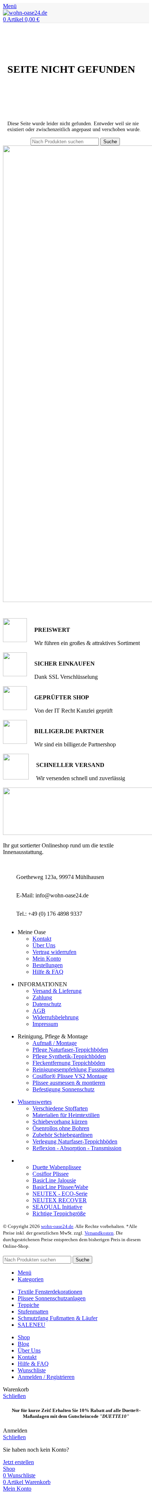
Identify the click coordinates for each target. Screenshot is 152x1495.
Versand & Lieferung (57, 991)
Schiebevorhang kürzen (59, 1121)
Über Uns (43, 945)
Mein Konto (46, 958)
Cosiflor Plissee (50, 1174)
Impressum (45, 1024)
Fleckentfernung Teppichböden (68, 1063)
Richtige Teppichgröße (59, 1213)
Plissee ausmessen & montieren (68, 1083)
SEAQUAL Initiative (57, 1207)
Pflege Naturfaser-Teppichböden (70, 1049)
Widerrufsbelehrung (55, 1017)
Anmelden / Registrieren (46, 1377)
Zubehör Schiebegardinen (62, 1135)
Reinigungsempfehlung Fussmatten (73, 1069)
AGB (38, 1011)
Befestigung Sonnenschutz (63, 1089)
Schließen (14, 1396)
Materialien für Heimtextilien (66, 1115)
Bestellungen (47, 965)
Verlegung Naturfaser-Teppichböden (74, 1141)
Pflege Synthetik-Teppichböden (69, 1056)
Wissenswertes (35, 1102)
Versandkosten (99, 1233)
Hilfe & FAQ (47, 972)
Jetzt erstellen (18, 1462)
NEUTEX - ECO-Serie (59, 1193)
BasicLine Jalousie (54, 1180)
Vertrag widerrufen (54, 952)
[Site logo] (25, 13)
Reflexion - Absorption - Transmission (76, 1148)
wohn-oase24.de (57, 1226)
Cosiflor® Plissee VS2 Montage (69, 1076)
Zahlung (42, 997)
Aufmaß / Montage (54, 1043)
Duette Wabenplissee (56, 1167)
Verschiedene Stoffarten (60, 1108)
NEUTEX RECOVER (59, 1200)
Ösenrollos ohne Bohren (60, 1128)
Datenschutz (46, 1004)
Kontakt (41, 939)
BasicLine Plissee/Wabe (60, 1187)
